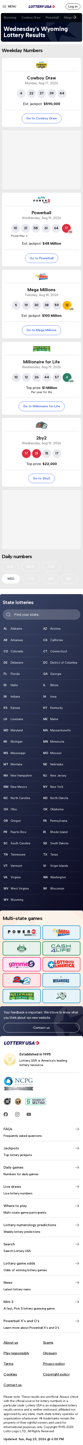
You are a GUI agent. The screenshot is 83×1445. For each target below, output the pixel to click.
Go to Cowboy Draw (41, 118)
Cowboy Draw (31, 17)
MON (30, 567)
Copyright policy (56, 1374)
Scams (48, 1342)
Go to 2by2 (41, 478)
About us (11, 1342)
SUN (10, 567)
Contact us (41, 1028)
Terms (8, 1364)
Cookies (10, 1374)
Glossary (50, 1353)
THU (31, 579)
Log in (72, 6)
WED (10, 579)
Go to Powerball (42, 258)
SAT (69, 579)
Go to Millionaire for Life (41, 406)
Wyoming (10, 17)
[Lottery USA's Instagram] (17, 1114)
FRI (50, 579)
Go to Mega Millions (41, 330)
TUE (51, 567)
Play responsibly (16, 1353)
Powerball (52, 17)
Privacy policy (54, 1364)
